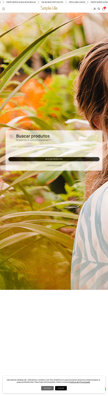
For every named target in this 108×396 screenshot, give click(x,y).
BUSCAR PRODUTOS (54, 159)
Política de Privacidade (79, 382)
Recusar (47, 388)
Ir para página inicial (54, 165)
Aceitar (61, 388)
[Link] (49, 10)
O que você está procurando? (34, 140)
